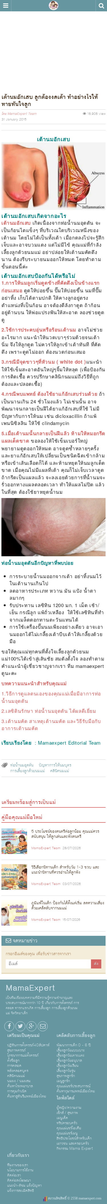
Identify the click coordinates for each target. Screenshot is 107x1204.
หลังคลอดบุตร (17, 1070)
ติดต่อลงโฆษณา (19, 1180)
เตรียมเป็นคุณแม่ (23, 1035)
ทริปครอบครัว (66, 1123)
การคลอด (14, 1065)
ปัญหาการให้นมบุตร (55, 765)
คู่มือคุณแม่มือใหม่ (21, 817)
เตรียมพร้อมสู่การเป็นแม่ (28, 802)
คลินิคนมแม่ (59, 771)
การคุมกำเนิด (17, 1091)
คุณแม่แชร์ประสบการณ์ (73, 1086)
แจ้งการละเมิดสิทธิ (20, 1190)
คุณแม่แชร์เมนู (67, 1133)
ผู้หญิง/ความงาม (68, 1107)
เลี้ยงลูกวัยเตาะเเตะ (70, 1055)
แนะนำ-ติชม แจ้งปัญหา (24, 1185)
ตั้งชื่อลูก (13, 1060)
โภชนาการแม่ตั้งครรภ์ (23, 1055)
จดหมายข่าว (24, 941)
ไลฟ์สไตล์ (65, 1098)
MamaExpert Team (22, 113)
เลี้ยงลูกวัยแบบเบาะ (70, 1050)
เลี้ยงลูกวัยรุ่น (65, 1070)
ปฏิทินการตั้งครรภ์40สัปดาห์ (28, 1045)
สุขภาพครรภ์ (16, 1050)
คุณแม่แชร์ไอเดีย (68, 1128)
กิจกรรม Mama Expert (74, 1148)
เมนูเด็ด (62, 1117)
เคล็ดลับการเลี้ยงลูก (75, 1035)
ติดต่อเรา (14, 1175)
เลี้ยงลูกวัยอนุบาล (69, 1060)
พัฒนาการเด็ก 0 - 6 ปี (73, 1045)
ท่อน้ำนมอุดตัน (21, 765)
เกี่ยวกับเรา (18, 1155)
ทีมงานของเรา (17, 1165)
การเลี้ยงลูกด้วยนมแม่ (27, 771)
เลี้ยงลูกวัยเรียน (67, 1065)
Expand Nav (5, 5)
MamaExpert (53, 5)
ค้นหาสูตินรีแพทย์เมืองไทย (26, 1096)
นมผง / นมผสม (19, 1081)
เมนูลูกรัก (63, 1081)
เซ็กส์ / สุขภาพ (67, 1112)
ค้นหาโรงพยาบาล (20, 1086)
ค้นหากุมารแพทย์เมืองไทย (75, 1091)
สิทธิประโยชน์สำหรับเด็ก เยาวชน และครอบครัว (74, 1141)
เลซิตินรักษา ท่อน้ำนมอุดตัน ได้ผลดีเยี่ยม (51, 710)
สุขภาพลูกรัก (65, 1075)
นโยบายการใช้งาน (20, 1170)
